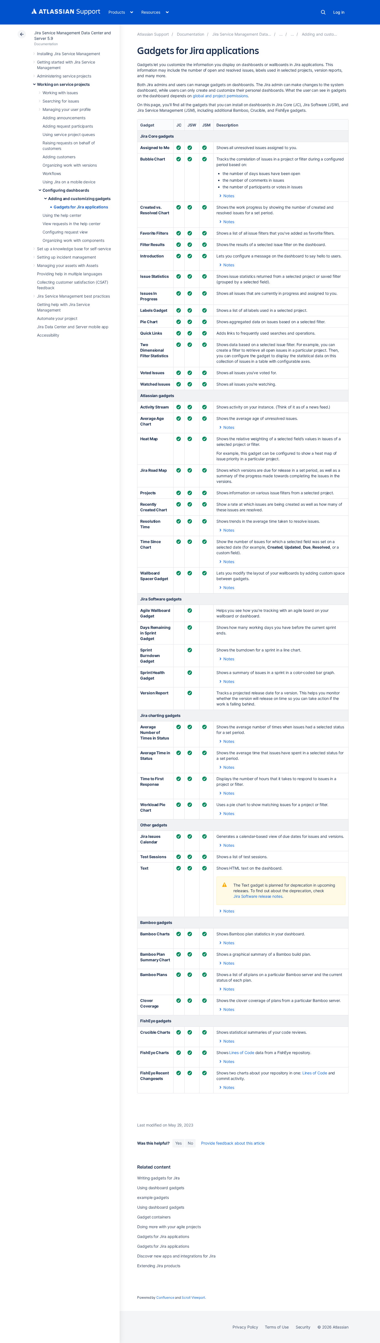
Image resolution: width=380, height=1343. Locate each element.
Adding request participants (68, 126)
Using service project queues (69, 134)
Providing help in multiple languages (69, 273)
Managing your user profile (67, 109)
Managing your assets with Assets (67, 265)
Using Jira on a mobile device (69, 181)
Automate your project (57, 318)
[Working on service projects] (281, 34)
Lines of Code (241, 1052)
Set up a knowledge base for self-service (74, 248)
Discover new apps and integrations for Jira (176, 1256)
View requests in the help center (71, 223)
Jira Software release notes (257, 896)
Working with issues (60, 92)
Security (303, 1327)
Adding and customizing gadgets (79, 198)
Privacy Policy (245, 1327)
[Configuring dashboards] (292, 34)
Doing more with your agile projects (169, 1226)
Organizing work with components (73, 240)
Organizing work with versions (70, 165)
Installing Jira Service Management (68, 53)
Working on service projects (63, 84)
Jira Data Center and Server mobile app (72, 326)
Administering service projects (64, 76)
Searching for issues (61, 101)
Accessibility (48, 335)
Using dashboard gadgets (160, 1187)
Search (323, 12)
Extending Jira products (158, 1265)
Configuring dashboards (66, 190)
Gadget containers (154, 1217)
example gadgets (153, 1197)
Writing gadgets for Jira (158, 1178)
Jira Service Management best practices (73, 296)
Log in (338, 12)
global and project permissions (220, 95)
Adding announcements (64, 117)
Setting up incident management (66, 257)
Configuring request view (65, 232)
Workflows (52, 173)
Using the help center (62, 215)
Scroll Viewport (193, 1297)
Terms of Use (276, 1327)
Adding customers (59, 156)
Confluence (165, 1297)
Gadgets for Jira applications (81, 207)
